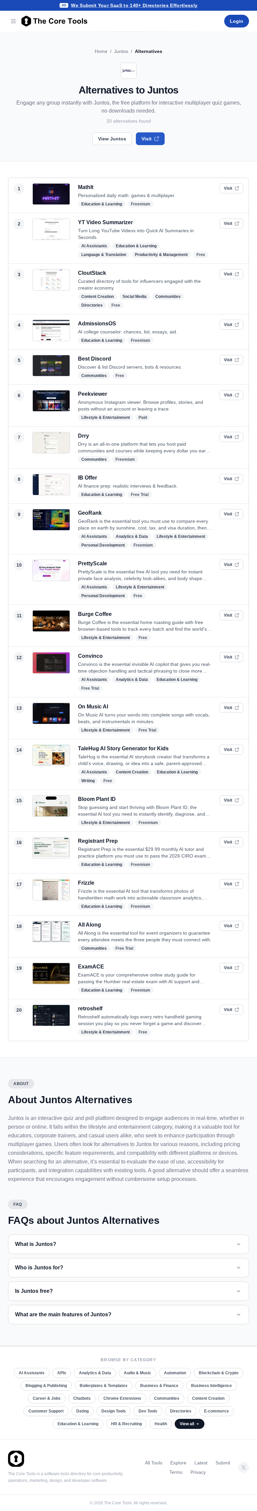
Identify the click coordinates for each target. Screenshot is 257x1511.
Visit (147, 138)
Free (200, 254)
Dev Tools (148, 1411)
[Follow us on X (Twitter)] (243, 1467)
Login (236, 21)
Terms (175, 1472)
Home (101, 51)
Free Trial (140, 494)
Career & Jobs (47, 1398)
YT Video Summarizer (105, 222)
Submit (223, 1462)
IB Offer (87, 478)
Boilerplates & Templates (103, 1385)
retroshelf (90, 1008)
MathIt (85, 187)
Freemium (140, 204)
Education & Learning (101, 204)
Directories (92, 305)
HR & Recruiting (126, 1424)
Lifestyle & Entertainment (105, 417)
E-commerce (216, 1411)
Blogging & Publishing (46, 1385)
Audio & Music (137, 1373)
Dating (82, 1411)
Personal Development (103, 545)
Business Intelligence (211, 1385)
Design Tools (113, 1411)
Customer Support (46, 1411)
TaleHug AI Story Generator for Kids (123, 748)
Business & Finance (159, 1385)
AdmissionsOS (97, 323)
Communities (168, 296)
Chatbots (82, 1398)
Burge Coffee (95, 614)
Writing (88, 780)
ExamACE (91, 966)
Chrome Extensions (122, 1398)
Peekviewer (92, 394)
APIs (61, 1373)
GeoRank (90, 513)
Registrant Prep (98, 841)
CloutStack (92, 273)
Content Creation (97, 296)
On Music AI (93, 706)
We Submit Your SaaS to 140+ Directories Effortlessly (134, 5)
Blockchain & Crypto (218, 1373)
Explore (178, 1462)
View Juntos (112, 138)
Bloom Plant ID (97, 799)
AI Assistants (94, 246)
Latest (200, 1462)
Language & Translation (103, 254)
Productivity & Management (161, 254)
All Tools (153, 1462)
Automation (175, 1373)
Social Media (134, 296)
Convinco (90, 656)
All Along (89, 925)
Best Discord (94, 359)
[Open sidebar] (13, 21)
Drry (83, 436)
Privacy (198, 1472)
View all (187, 1424)
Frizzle (86, 883)
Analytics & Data (132, 536)
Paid (143, 417)
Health (161, 1424)
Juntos (121, 51)
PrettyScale (92, 563)
